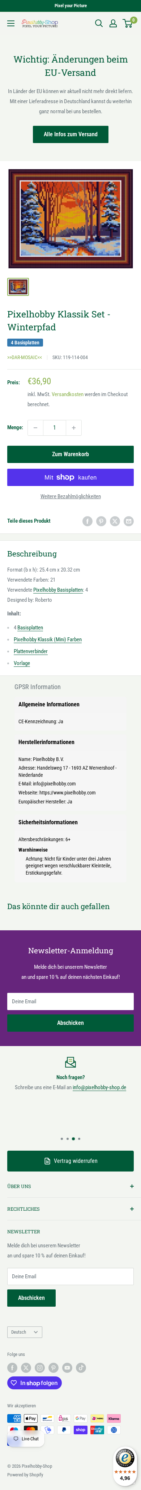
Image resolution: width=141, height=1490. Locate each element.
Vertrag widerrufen (76, 1160)
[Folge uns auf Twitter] (26, 1368)
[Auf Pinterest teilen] (101, 521)
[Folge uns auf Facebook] (12, 1368)
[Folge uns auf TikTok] (81, 1368)
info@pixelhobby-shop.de (99, 1087)
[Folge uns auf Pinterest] (53, 1368)
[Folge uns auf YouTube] (67, 1368)
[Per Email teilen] (129, 521)
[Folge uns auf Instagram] (40, 1368)
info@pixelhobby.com (54, 784)
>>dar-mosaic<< (24, 357)
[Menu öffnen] (10, 23)
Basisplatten (30, 627)
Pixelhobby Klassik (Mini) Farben (48, 639)
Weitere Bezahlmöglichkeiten (70, 496)
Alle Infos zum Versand (71, 134)
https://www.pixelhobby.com (67, 793)
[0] (127, 23)
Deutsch (18, 1332)
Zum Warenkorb (70, 454)
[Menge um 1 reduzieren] (35, 427)
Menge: (15, 427)
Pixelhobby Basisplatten (58, 590)
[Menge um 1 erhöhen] (73, 427)
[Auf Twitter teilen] (115, 521)
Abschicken (70, 1022)
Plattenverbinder (31, 651)
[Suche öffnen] (99, 23)
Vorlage (22, 663)
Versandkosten (68, 394)
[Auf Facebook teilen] (87, 521)
